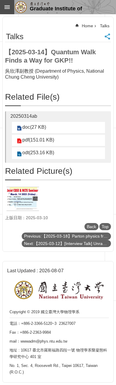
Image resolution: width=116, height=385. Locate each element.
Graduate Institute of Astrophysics (56, 9)
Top (105, 226)
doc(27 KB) (34, 127)
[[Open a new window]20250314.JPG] (23, 199)
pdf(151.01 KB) (38, 139)
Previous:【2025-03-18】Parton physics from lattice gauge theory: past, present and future (67, 236)
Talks (104, 25)
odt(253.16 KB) (38, 152)
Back (91, 226)
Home (87, 25)
